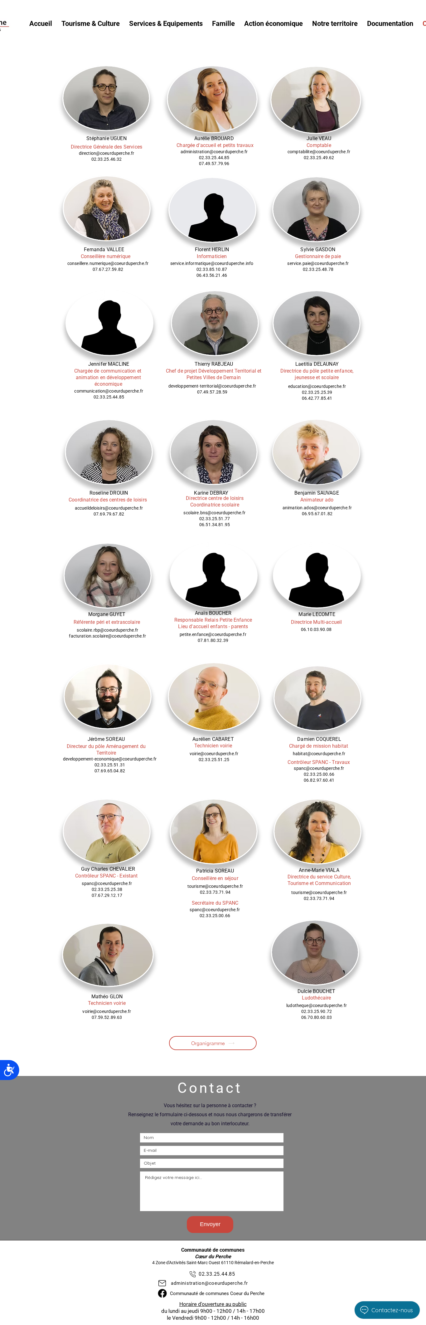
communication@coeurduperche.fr (108, 391)
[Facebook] (162, 1293)
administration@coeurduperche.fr (214, 151)
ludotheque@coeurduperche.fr (316, 1005)
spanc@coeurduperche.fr (319, 768)
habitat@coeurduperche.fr (319, 753)
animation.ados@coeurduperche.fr (317, 507)
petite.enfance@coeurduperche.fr (213, 634)
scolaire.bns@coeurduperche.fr (214, 512)
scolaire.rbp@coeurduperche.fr (107, 630)
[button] (90, 23)
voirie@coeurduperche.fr (214, 753)
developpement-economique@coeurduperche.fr (110, 758)
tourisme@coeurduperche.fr (215, 886)
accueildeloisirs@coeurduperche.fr (109, 508)
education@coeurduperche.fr (317, 386)
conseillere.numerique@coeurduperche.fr (107, 263)
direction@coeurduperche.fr (106, 153)
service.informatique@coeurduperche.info (211, 263)
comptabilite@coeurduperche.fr (319, 151)
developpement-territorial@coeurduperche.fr (212, 386)
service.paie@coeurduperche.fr (318, 263)
